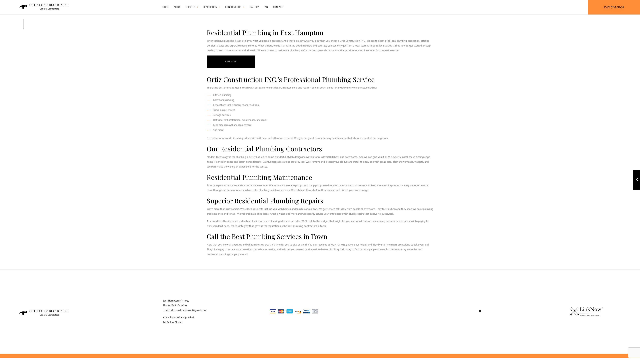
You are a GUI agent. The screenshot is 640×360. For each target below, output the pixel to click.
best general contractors (326, 50)
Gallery (254, 7)
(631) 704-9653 (614, 7)
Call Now (230, 62)
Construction (233, 7)
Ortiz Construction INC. (49, 5)
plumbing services (247, 46)
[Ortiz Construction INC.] (23, 6)
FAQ (266, 7)
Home (165, 7)
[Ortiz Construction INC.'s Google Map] (480, 311)
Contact (278, 7)
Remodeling (210, 7)
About (177, 7)
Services (190, 7)
